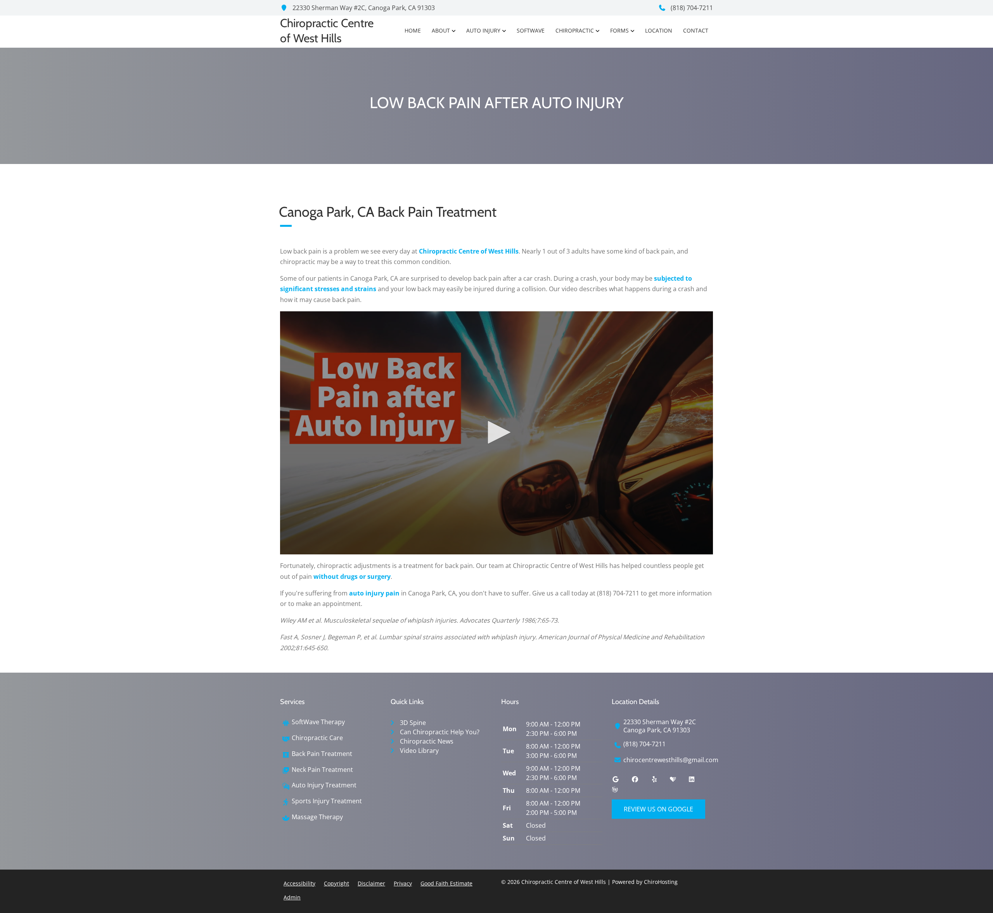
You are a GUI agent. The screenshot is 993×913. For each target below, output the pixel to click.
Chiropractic (574, 30)
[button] (496, 432)
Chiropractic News (426, 741)
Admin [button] (292, 897)
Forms (619, 30)
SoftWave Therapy (318, 722)
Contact (695, 30)
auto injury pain (374, 593)
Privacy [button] (403, 883)
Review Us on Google (658, 809)
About (441, 30)
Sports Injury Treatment (327, 801)
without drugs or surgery (352, 576)
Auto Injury (483, 30)
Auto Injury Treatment (324, 785)
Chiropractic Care (317, 738)
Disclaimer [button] (371, 883)
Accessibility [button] (299, 883)
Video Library (419, 750)
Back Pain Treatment (322, 754)
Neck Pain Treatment (322, 770)
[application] (496, 433)
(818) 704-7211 (691, 7)
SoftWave (531, 30)
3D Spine (413, 722)
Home (413, 30)
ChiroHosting (661, 881)
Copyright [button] (336, 883)
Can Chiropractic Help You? (439, 732)
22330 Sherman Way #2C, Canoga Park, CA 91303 (363, 7)
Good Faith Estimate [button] (446, 883)
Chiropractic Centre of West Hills (469, 251)
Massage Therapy (317, 817)
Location (658, 30)
